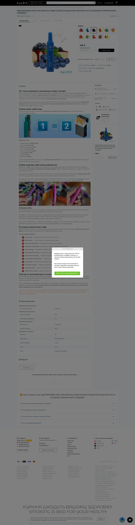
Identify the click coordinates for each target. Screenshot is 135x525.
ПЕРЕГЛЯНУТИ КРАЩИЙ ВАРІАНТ (67, 273)
